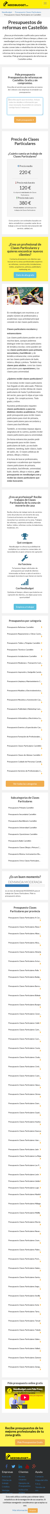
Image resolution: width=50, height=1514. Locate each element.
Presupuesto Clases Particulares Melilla (24, 1213)
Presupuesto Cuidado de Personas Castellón (25, 762)
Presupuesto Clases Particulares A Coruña (25, 917)
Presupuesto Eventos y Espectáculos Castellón (25, 727)
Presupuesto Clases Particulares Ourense (25, 1240)
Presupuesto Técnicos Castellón (20, 650)
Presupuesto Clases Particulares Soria (23, 1305)
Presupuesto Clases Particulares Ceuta (24, 1048)
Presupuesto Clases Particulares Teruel (24, 1321)
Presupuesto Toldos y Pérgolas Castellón (23, 643)
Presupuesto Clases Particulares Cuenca (24, 1076)
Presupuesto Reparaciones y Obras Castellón (25, 634)
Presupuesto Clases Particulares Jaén (23, 1149)
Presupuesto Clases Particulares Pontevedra (25, 1259)
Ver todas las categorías (25, 783)
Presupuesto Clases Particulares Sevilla (24, 1296)
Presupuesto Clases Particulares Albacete (25, 933)
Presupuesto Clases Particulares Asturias (25, 961)
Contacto (39, 1476)
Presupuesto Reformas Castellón (20, 627)
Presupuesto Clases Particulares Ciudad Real (25, 1057)
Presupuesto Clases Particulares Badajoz (24, 977)
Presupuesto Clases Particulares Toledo (24, 1330)
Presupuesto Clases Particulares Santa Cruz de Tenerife (25, 1277)
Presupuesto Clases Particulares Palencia (25, 1249)
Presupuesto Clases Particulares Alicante (25, 943)
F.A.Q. (38, 1483)
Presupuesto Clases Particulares (28, 12)
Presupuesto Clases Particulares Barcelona (25, 986)
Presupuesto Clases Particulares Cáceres (25, 1014)
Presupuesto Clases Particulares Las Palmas (25, 1165)
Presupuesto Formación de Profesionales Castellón (25, 736)
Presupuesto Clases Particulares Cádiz (23, 1023)
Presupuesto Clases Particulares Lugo (23, 1188)
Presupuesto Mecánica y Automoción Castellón (25, 700)
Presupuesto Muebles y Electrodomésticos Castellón (25, 690)
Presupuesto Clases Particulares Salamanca (25, 1268)
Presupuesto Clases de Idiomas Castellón (24, 755)
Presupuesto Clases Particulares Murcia (24, 1222)
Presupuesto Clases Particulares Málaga (24, 1203)
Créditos (6, 1486)
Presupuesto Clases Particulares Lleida (24, 1181)
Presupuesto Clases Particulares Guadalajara (25, 1112)
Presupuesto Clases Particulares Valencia (25, 1339)
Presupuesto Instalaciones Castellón (22, 656)
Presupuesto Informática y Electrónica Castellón (25, 718)
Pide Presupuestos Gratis (30, 1442)
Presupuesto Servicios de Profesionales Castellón (25, 771)
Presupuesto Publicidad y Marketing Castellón (25, 709)
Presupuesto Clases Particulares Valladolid (25, 1348)
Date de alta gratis (25, 275)
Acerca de (6, 1476)
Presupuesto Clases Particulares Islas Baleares (25, 1140)
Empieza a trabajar (25, 606)
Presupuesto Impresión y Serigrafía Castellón (25, 672)
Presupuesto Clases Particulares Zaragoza (25, 1367)
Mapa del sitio (41, 1480)
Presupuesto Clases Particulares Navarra (24, 1231)
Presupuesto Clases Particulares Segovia (24, 1286)
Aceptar (32, 1510)
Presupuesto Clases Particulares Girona (24, 1094)
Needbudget (7, 12)
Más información (19, 1510)
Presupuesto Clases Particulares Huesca (24, 1131)
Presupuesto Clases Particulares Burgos (24, 1004)
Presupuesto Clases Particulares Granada (25, 1103)
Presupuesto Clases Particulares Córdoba (25, 1066)
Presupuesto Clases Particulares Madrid (24, 1194)
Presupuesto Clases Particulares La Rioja (24, 1156)
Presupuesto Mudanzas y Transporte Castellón (25, 663)
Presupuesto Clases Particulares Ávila (23, 970)
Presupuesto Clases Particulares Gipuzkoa (25, 1085)
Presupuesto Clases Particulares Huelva (24, 1122)
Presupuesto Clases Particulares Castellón (24, 746)
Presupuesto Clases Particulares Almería (24, 952)
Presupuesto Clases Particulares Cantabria (25, 1029)
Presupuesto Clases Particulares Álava (23, 927)
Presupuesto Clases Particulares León (23, 1174)
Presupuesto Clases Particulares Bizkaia (24, 995)
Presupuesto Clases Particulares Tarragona (25, 1311)
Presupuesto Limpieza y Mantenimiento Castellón (25, 681)
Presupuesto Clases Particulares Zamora (24, 1357)
